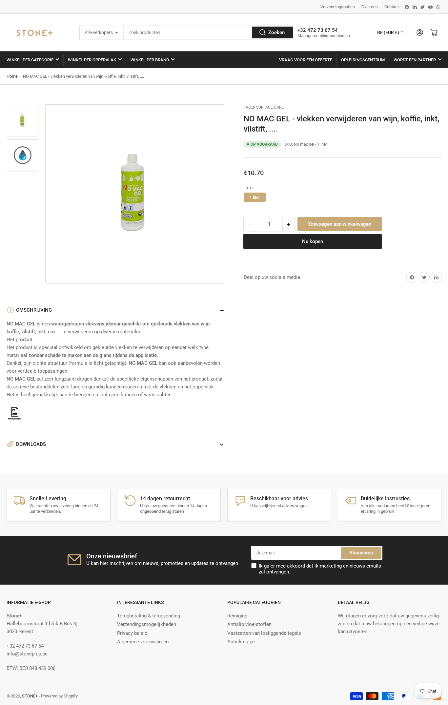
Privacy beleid (132, 633)
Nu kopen (312, 241)
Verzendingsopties (337, 6)
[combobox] (209, 32)
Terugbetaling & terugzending (148, 616)
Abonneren (361, 553)
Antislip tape (241, 642)
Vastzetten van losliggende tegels (264, 633)
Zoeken (276, 32)
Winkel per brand (150, 59)
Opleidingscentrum (363, 59)
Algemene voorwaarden (143, 642)
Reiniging (237, 616)
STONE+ (30, 696)
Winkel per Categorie (30, 59)
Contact (391, 6)
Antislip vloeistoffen (249, 624)
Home (12, 76)
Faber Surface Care (264, 107)
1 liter (255, 197)
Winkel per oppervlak (92, 59)
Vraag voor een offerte (305, 59)
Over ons (369, 6)
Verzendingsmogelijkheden (146, 624)
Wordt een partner (415, 59)
